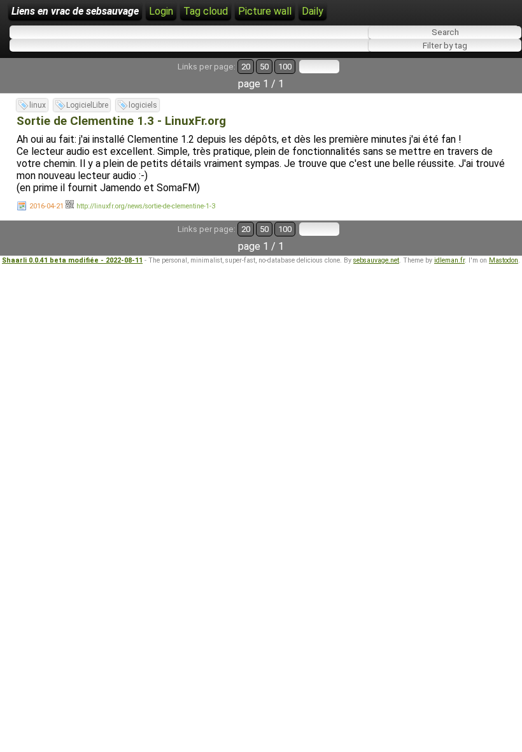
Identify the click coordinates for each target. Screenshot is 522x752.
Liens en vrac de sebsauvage (75, 11)
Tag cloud (205, 11)
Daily (312, 11)
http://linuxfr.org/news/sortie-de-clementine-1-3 (145, 206)
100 (285, 66)
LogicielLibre (87, 105)
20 (245, 66)
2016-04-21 (46, 206)
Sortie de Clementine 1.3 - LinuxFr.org (121, 121)
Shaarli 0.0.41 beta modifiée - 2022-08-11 (72, 260)
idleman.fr (449, 260)
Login (161, 11)
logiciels (143, 105)
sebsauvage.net (376, 260)
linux (37, 105)
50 (264, 66)
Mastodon (503, 260)
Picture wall (265, 11)
